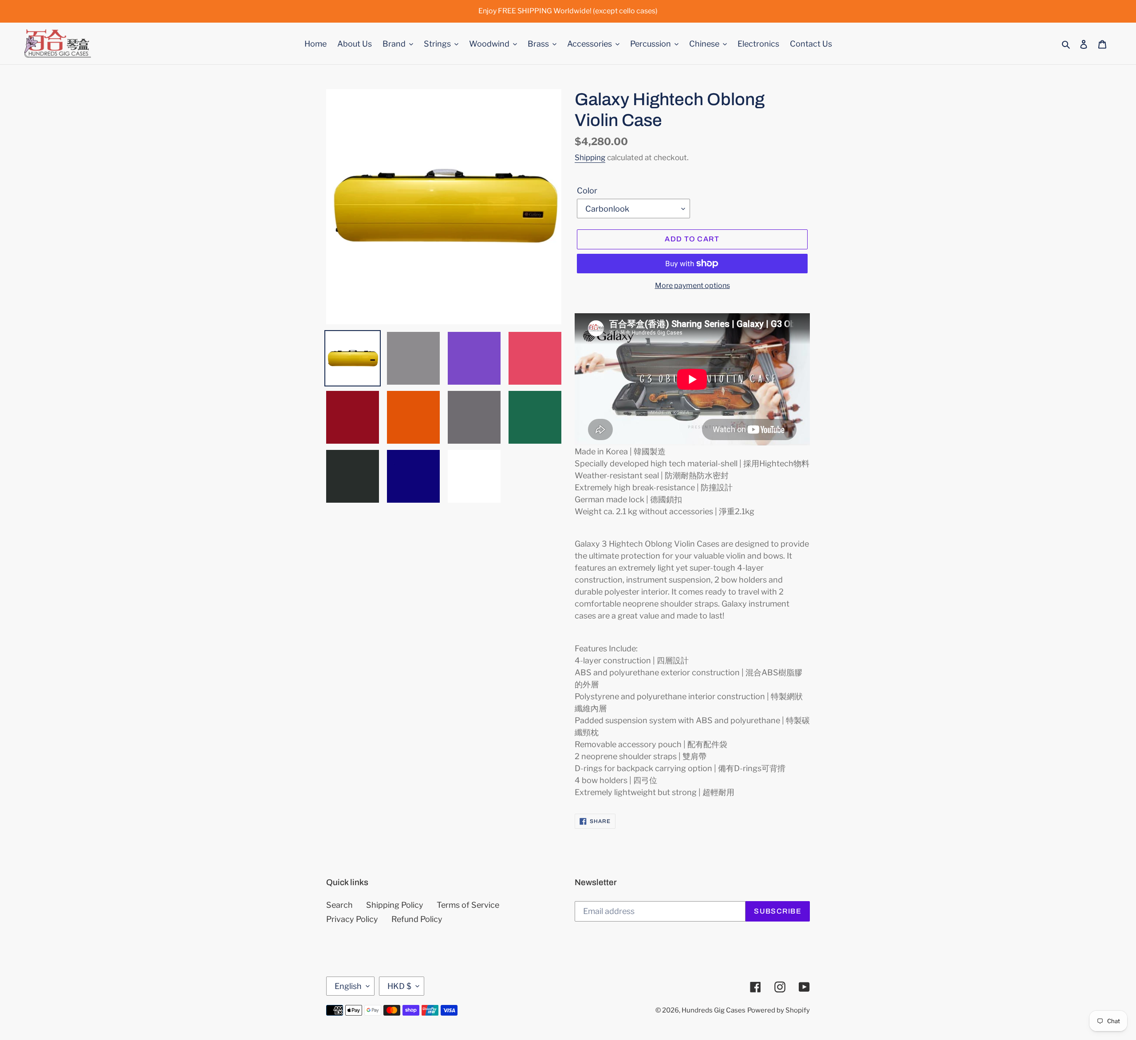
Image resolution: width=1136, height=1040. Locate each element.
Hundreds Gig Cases (714, 1010)
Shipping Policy (394, 905)
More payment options (692, 285)
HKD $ (399, 986)
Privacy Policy (352, 919)
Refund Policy (416, 919)
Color (587, 190)
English (348, 986)
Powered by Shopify (778, 1010)
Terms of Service (468, 905)
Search (339, 905)
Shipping (590, 157)
